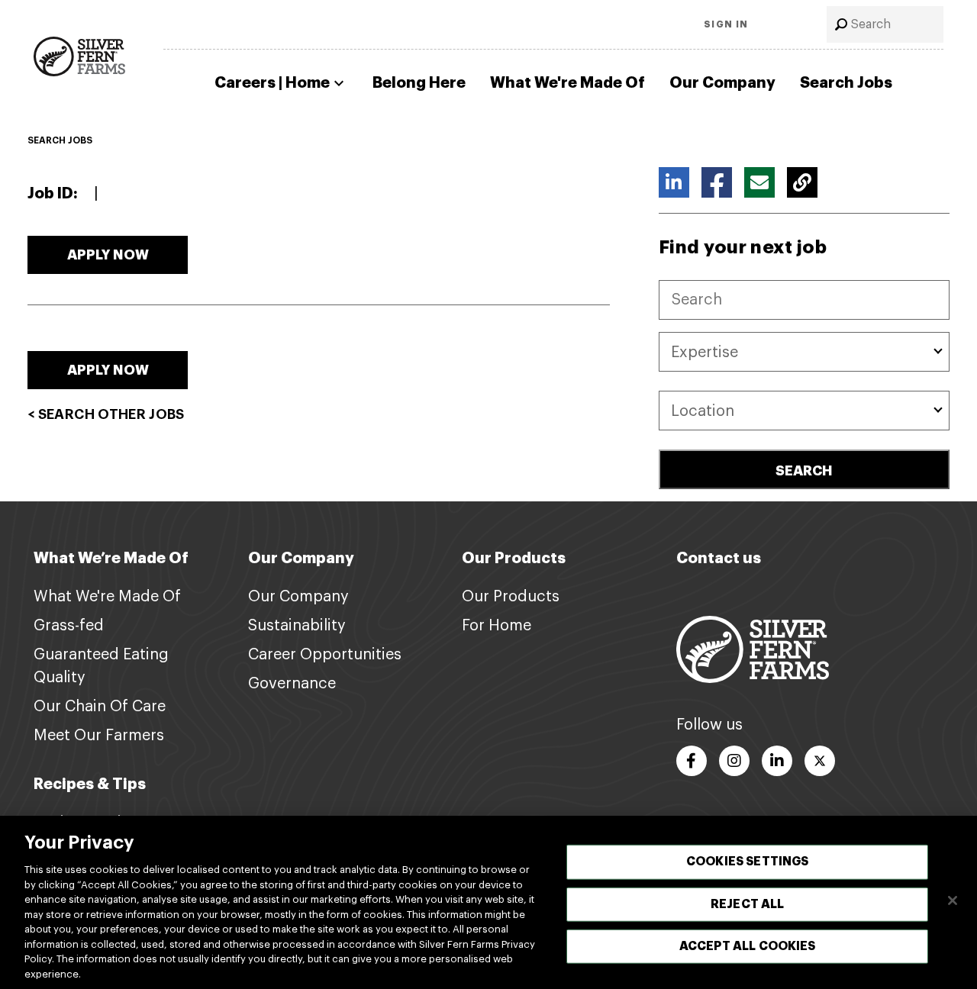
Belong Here (419, 83)
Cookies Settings (747, 861)
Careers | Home (272, 83)
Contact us (718, 558)
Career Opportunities (324, 654)
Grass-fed (69, 625)
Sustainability (297, 625)
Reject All (748, 903)
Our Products (510, 596)
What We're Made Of (567, 83)
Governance (292, 683)
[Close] (952, 900)
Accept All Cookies (747, 945)
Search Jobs (846, 83)
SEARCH (804, 471)
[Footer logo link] (752, 648)
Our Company (722, 83)
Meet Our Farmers (99, 735)
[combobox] (885, 24)
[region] (488, 902)
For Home (496, 625)
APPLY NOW (108, 255)
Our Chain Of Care (100, 706)
